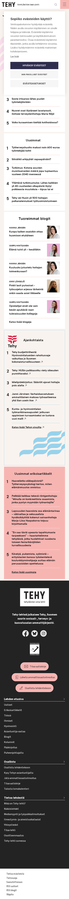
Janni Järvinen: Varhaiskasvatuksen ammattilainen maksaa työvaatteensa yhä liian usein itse (34, 397)
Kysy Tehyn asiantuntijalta (18, 773)
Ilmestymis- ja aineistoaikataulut (22, 819)
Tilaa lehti (9, 830)
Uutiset (8, 705)
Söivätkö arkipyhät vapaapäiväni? (31, 159)
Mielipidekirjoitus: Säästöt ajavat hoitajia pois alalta (36, 384)
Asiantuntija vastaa (14, 731)
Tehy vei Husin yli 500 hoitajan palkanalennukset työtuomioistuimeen (34, 199)
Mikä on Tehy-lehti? (15, 803)
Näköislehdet (11, 809)
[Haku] (55, 4)
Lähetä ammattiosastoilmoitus (37, 677)
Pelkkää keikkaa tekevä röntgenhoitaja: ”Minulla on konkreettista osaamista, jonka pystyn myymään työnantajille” (34, 499)
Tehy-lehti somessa (15, 841)
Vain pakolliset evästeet (34, 74)
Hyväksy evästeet (34, 65)
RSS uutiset (12, 886)
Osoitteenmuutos (14, 835)
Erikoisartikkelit (13, 710)
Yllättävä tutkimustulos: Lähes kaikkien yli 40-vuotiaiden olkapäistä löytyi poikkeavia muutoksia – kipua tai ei (35, 186)
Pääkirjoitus (10, 747)
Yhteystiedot (11, 825)
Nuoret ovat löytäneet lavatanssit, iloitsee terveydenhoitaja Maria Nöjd (33, 112)
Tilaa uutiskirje (38, 666)
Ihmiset (8, 721)
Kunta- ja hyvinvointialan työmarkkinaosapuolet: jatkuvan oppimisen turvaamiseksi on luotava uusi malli (33, 413)
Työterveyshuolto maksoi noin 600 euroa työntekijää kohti (36, 149)
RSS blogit (11, 890)
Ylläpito (10, 894)
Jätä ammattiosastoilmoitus (20, 778)
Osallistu (10, 762)
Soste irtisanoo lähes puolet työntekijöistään (28, 100)
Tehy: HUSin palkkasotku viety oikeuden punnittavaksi (35, 372)
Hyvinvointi (10, 726)
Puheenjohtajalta (13, 753)
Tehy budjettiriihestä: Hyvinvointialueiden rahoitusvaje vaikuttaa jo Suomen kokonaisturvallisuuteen (31, 357)
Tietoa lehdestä (14, 798)
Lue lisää (14, 56)
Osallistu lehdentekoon (38, 688)
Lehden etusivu (14, 699)
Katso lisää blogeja (20, 322)
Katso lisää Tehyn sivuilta (26, 427)
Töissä (7, 715)
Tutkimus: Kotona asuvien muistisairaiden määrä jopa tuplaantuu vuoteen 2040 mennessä (35, 171)
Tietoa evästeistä (15, 874)
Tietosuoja (11, 878)
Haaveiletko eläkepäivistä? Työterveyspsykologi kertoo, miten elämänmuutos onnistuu (32, 484)
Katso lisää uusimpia (24, 572)
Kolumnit (9, 742)
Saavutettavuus (14, 882)
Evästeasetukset (34, 83)
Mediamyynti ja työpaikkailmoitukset (24, 814)
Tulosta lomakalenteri (16, 789)
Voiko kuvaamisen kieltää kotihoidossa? (35, 122)
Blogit (7, 737)
